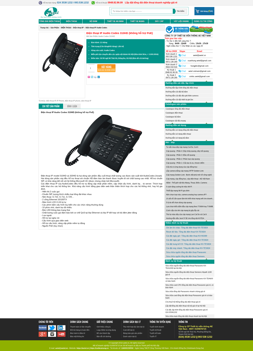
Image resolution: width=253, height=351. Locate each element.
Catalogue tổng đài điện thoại (178, 109)
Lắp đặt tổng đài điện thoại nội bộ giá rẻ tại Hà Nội (185, 306)
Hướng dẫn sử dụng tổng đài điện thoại (182, 130)
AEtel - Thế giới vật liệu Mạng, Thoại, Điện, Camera (186, 183)
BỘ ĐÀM (93, 21)
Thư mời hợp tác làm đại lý (133, 327)
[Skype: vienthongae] (182, 55)
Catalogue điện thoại (174, 113)
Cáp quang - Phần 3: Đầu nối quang (180, 155)
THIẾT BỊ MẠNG (137, 21)
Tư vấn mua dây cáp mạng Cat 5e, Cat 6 (182, 147)
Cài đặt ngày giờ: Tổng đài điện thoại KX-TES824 (187, 240)
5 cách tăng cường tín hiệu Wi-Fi (179, 187)
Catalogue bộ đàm (173, 117)
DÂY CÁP (159, 21)
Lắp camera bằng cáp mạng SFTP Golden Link (185, 171)
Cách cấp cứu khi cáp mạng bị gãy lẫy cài (182, 210)
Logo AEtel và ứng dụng (106, 330)
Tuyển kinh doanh (157, 327)
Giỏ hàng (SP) (206, 11)
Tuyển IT (153, 336)
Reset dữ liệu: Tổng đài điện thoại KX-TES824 (186, 232)
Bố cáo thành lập (103, 333)
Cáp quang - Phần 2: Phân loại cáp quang (183, 159)
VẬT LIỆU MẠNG (181, 21)
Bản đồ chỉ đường (104, 336)
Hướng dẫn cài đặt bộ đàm (177, 92)
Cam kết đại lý (128, 330)
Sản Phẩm (55, 28)
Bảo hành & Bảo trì (77, 333)
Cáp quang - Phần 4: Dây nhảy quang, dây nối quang (187, 151)
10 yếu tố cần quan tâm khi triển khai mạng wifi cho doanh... (190, 199)
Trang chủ (44, 28)
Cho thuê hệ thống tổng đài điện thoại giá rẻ (182, 302)
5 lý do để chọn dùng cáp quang (179, 203)
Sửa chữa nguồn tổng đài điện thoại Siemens (185, 256)
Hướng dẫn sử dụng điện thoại (178, 134)
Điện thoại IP (78, 28)
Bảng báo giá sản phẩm (132, 333)
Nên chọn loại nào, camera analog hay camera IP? (186, 195)
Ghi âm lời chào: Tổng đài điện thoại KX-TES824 (187, 228)
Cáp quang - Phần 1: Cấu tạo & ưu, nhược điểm (185, 163)
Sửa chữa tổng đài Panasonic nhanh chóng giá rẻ (185, 291)
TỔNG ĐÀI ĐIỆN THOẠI (49, 21)
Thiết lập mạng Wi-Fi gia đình (177, 191)
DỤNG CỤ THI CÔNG (203, 21)
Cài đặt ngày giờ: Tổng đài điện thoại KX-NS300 (186, 236)
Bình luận (72, 106)
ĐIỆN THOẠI (71, 21)
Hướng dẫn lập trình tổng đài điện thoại (182, 88)
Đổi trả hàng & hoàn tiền (79, 330)
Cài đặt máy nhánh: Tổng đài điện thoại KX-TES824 (188, 248)
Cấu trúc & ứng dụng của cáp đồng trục (181, 167)
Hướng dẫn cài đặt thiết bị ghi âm (179, 100)
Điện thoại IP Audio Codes (96, 28)
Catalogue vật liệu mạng (176, 121)
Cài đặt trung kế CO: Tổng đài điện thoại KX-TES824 (188, 244)
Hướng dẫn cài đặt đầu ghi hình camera (182, 96)
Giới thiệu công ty (104, 327)
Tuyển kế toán (155, 333)
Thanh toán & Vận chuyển (80, 327)
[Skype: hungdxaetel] (182, 66)
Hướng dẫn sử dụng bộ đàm (177, 138)
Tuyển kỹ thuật (155, 330)
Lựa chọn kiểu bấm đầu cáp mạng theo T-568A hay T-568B (189, 206)
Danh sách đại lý (129, 336)
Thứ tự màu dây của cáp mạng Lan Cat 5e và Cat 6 (186, 214)
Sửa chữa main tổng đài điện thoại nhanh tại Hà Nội (186, 316)
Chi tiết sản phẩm (50, 106)
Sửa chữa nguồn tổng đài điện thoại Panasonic (186, 252)
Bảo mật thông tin (77, 336)
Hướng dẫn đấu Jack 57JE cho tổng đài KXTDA (185, 218)
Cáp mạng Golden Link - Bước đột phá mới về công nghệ (189, 175)
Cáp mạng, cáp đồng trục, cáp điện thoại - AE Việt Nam (188, 179)
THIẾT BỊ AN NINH (115, 21)
